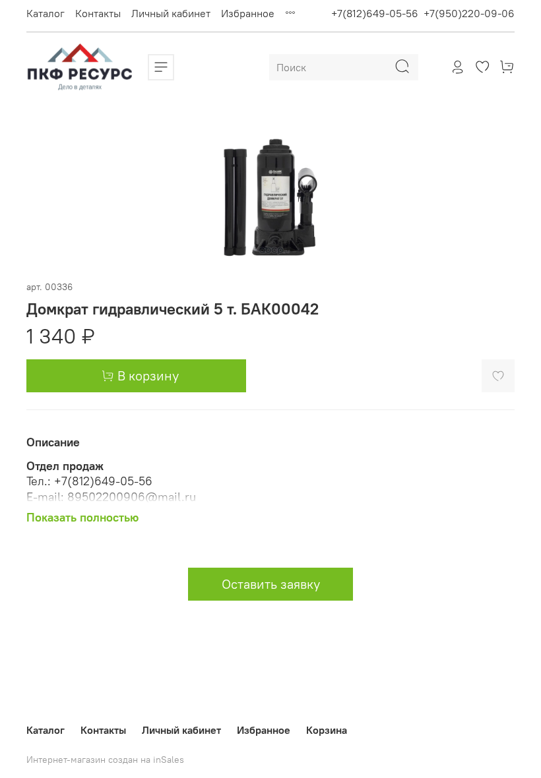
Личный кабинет (170, 13)
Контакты (98, 13)
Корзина (326, 729)
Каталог (45, 13)
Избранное (247, 13)
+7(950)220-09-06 (469, 13)
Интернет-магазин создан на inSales (105, 759)
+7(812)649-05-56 (374, 13)
